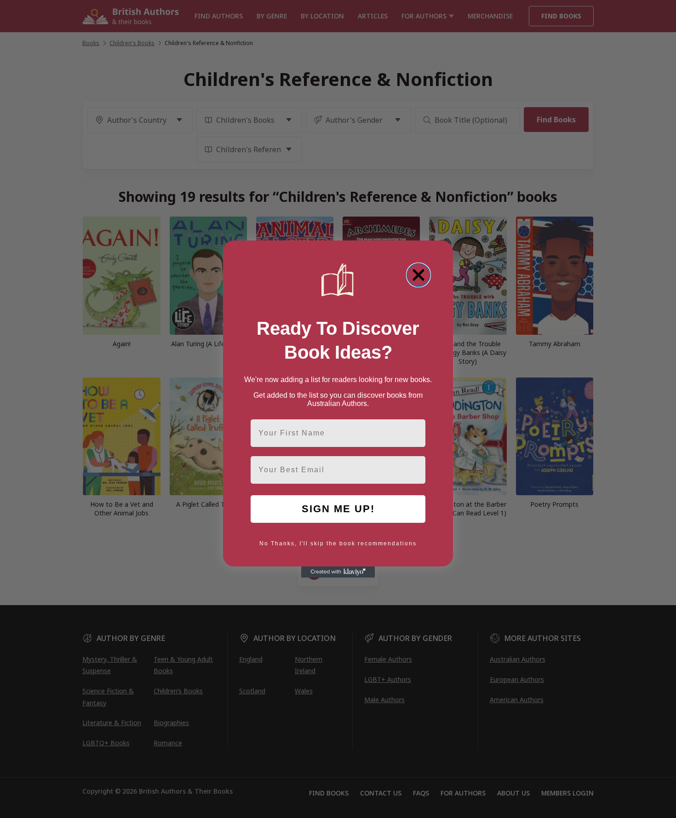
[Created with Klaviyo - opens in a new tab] (338, 572)
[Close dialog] (418, 274)
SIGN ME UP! (338, 509)
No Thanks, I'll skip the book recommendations (338, 543)
